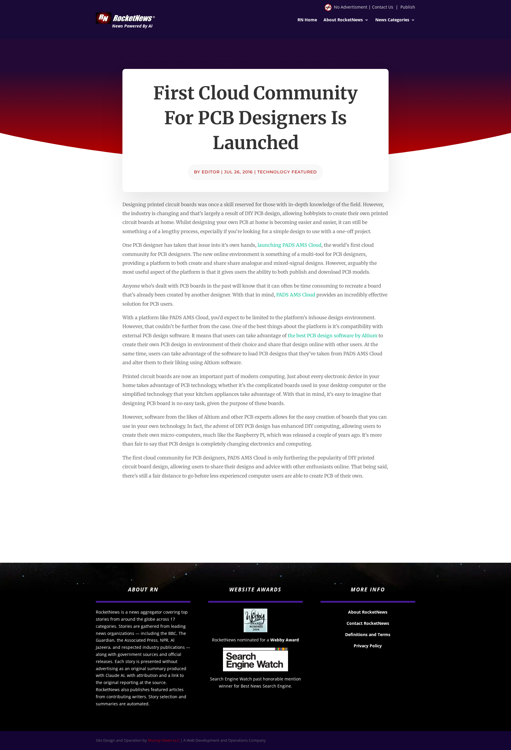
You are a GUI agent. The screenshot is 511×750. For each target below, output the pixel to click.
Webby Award (284, 640)
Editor (211, 172)
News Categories (392, 20)
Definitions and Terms (367, 634)
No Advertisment (350, 7)
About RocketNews (343, 20)
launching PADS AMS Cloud (289, 245)
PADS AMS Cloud (295, 295)
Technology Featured (287, 172)
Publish (407, 7)
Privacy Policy (368, 646)
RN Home (307, 20)
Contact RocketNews (368, 623)
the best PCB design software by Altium (332, 335)
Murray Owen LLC (164, 740)
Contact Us (382, 7)
